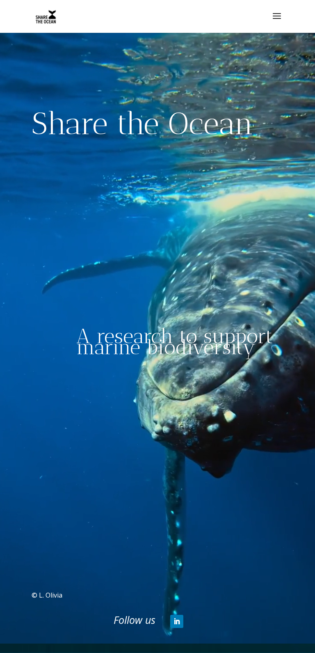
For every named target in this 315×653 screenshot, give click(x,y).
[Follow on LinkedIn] (176, 621)
